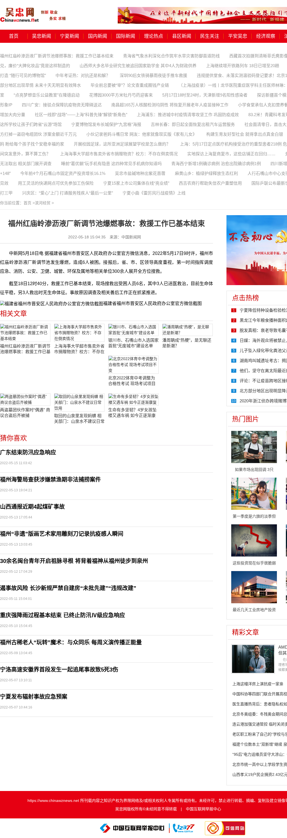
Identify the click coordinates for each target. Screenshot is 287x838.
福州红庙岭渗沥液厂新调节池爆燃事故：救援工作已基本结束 (57, 55)
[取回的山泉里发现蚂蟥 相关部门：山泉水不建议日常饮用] (79, 402)
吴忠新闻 (41, 36)
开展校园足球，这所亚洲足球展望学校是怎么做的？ (122, 144)
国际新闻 (125, 36)
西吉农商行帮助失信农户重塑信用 (210, 183)
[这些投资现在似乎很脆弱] (254, 540)
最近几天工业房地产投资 (254, 609)
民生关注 (209, 36)
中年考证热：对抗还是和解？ (82, 75)
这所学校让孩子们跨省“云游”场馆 (31, 124)
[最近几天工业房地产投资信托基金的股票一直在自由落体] (254, 587)
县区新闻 (181, 36)
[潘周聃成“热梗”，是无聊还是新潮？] (187, 330)
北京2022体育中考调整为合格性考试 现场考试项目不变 (132, 380)
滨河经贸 (42, 203)
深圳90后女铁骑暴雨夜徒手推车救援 (153, 75)
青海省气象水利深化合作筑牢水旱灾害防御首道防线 (171, 55)
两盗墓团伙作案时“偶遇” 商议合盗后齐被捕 (25, 412)
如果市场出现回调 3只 (254, 469)
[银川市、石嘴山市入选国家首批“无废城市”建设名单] (133, 330)
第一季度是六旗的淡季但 (254, 516)
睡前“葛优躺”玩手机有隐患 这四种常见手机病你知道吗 (111, 163)
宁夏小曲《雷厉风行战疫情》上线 (154, 193)
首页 (13, 36)
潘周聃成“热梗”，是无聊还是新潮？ (186, 343)
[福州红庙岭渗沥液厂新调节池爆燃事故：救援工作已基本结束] (25, 333)
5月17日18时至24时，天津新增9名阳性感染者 (204, 95)
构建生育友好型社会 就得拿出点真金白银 (244, 134)
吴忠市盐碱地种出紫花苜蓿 (140, 173)
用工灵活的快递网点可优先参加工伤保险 (56, 183)
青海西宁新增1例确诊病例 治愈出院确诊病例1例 (216, 163)
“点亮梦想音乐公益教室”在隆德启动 (47, 95)
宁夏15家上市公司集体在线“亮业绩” (136, 183)
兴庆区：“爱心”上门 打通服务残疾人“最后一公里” (67, 193)
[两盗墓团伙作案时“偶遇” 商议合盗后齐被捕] (25, 399)
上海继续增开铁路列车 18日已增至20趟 (242, 65)
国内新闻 (97, 36)
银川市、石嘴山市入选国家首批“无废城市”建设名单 (133, 343)
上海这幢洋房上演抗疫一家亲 (257, 684)
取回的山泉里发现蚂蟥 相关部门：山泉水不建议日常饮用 (79, 418)
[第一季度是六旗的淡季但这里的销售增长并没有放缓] (254, 493)
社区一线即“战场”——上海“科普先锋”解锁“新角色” (81, 114)
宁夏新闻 (69, 36)
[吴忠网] (33, 11)
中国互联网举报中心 (203, 809)
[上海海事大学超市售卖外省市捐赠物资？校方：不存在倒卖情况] (79, 333)
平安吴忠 (237, 36)
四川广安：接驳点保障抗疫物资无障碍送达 (62, 104)
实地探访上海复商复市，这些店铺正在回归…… (231, 153)
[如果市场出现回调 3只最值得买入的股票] (254, 446)
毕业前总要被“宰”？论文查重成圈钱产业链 (130, 85)
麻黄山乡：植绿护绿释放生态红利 (206, 173)
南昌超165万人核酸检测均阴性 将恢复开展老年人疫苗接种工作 (169, 104)
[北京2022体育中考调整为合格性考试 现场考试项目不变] (133, 365)
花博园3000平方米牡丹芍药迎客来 (121, 95)
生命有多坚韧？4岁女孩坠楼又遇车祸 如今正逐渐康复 (132, 412)
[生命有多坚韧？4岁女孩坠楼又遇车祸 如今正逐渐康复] (133, 399)
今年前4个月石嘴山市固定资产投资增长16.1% (62, 173)
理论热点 (153, 36)
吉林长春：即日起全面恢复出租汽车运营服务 (193, 124)
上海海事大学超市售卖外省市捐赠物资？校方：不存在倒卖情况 (119, 153)
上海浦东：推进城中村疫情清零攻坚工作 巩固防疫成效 (188, 114)
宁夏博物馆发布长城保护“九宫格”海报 (106, 124)
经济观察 (265, 36)
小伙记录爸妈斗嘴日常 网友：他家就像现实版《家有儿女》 (141, 134)
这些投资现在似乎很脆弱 (254, 563)
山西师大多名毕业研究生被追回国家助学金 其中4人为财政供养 (138, 65)
